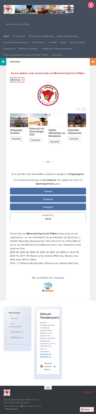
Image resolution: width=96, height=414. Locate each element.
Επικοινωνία (57, 55)
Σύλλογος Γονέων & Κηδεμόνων (41, 36)
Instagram (48, 206)
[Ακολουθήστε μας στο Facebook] (88, 392)
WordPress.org (17, 337)
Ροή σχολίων (16, 332)
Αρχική (6, 36)
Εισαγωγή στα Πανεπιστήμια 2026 (36, 131)
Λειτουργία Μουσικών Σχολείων (16, 42)
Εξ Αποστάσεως (39, 42)
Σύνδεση (14, 318)
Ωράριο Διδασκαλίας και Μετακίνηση (56, 133)
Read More (16, 138)
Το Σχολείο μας (18, 36)
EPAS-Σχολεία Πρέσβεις (28, 48)
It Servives (58, 277)
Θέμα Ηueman (11, 409)
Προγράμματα (9, 48)
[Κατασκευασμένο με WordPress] (22, 406)
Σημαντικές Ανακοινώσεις (67, 36)
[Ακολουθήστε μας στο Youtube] (85, 392)
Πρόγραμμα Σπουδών (16, 131)
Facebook (48, 199)
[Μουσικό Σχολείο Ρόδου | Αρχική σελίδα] (39, 9)
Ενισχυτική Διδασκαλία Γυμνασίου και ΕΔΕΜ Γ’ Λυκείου (26, 55)
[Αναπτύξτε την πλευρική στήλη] (3, 62)
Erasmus (63, 42)
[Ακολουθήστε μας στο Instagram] (91, 392)
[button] (84, 109)
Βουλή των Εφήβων (77, 42)
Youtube (48, 191)
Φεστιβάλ (53, 42)
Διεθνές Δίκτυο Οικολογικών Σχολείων (57, 48)
